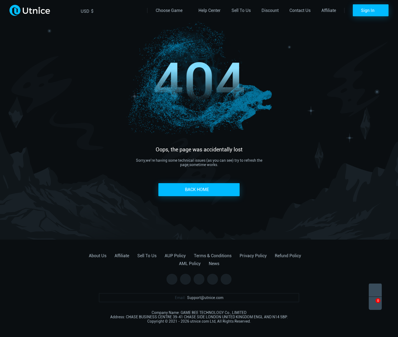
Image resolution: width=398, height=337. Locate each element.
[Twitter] (185, 279)
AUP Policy (175, 255)
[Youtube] (226, 279)
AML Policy (190, 263)
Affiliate (328, 10)
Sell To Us (241, 10)
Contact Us (300, 10)
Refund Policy (288, 255)
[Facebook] (172, 279)
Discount (270, 10)
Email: (180, 297)
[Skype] (199, 279)
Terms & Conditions (212, 255)
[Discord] (212, 279)
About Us (97, 255)
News (214, 263)
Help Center (209, 10)
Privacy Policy (253, 255)
